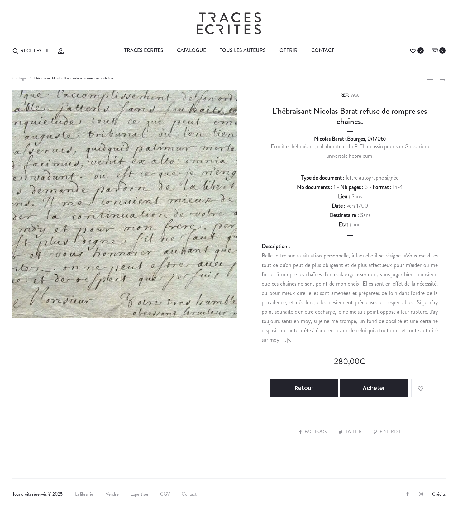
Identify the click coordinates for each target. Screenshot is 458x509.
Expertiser (139, 494)
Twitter (354, 432)
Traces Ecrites (143, 50)
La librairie (84, 494)
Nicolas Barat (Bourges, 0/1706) (350, 139)
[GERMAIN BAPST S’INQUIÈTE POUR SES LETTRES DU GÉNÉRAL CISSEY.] (430, 79)
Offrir (288, 50)
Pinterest (390, 432)
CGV (165, 494)
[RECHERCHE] (15, 50)
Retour (304, 388)
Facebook (316, 432)
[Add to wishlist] (420, 388)
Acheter (374, 388)
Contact (322, 50)
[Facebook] (407, 494)
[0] (413, 50)
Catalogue (191, 50)
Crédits (439, 494)
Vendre (112, 494)
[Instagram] (421, 494)
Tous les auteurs (243, 50)
